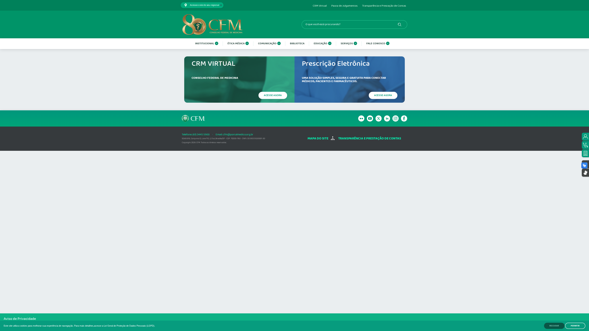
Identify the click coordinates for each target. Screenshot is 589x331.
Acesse (273, 95)
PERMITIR (575, 326)
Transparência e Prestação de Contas (384, 6)
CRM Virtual (320, 6)
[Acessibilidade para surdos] (585, 173)
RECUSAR (554, 326)
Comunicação (267, 43)
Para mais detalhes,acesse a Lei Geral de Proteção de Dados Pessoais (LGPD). (114, 326)
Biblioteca (297, 43)
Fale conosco (375, 43)
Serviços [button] (347, 43)
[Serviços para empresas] (585, 153)
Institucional (204, 43)
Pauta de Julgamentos (344, 6)
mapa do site (318, 138)
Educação (320, 43)
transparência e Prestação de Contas (369, 138)
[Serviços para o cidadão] (585, 137)
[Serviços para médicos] (585, 145)
